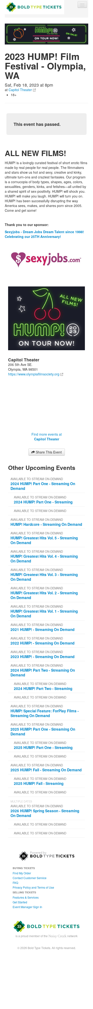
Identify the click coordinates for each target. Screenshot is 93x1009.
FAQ (15, 883)
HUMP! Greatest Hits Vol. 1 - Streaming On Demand (44, 614)
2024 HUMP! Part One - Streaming (43, 502)
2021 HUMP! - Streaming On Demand (42, 629)
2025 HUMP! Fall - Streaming (38, 783)
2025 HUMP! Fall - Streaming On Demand (46, 770)
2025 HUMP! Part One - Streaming (43, 747)
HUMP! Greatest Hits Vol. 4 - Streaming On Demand (44, 559)
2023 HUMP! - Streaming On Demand (42, 656)
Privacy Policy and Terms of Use (33, 887)
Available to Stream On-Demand (36, 479)
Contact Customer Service (29, 878)
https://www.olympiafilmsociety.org (33, 374)
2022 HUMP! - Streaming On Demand (42, 643)
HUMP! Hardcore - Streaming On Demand (46, 524)
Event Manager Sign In (27, 907)
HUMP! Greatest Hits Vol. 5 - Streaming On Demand (44, 540)
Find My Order (22, 873)
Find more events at (46, 436)
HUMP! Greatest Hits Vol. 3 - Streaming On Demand (44, 577)
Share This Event (48, 452)
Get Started (20, 902)
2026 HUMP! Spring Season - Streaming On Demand (44, 813)
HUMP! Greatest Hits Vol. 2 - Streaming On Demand (44, 595)
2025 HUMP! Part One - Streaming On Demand (42, 732)
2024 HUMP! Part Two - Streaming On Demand (42, 673)
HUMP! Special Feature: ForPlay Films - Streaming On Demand (44, 713)
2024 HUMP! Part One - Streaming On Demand (42, 486)
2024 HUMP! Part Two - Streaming (43, 688)
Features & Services (26, 897)
